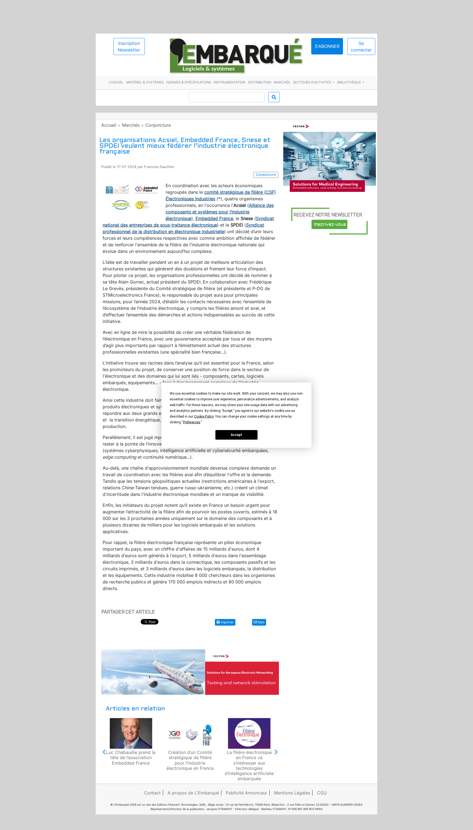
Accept (236, 435)
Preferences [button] (191, 422)
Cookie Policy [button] (204, 416)
